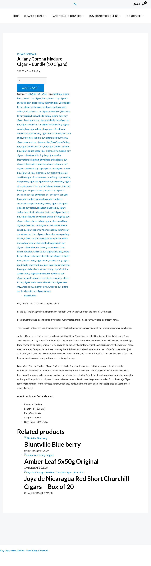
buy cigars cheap (33, 128)
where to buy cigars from (35, 260)
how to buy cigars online (40, 216)
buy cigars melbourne (52, 137)
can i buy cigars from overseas (32, 177)
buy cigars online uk (53, 163)
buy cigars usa (38, 172)
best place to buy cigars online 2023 (42, 111)
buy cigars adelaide (45, 120)
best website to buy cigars (44, 115)
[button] (75, 4)
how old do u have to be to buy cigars (42, 212)
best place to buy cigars (29, 98)
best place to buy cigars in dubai (43, 102)
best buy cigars (61, 93)
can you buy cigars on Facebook (43, 194)
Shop (16, 15)
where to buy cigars (40, 247)
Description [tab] (30, 295)
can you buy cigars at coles (48, 185)
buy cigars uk (24, 172)
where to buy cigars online (34, 286)
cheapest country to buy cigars (42, 203)
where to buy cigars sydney (37, 291)
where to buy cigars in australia (44, 264)
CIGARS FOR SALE (34, 15)
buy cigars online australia (30, 146)
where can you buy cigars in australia (42, 238)
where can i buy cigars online (35, 234)
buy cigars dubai (45, 133)
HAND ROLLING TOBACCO (66, 15)
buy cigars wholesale (57, 172)
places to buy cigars (41, 221)
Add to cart (30, 87)
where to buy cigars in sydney (47, 278)
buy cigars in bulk (32, 137)
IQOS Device (133, 15)
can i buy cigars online (59, 177)
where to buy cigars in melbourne (33, 273)
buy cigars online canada (56, 146)
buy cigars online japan (51, 159)
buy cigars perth (43, 168)
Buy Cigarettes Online (103, 15)
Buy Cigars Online (60, 142)
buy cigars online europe (53, 150)
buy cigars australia (27, 124)
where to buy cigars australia (47, 251)
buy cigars (29, 120)
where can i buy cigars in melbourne (42, 225)
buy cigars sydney (61, 168)
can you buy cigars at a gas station (34, 181)
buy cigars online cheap (29, 150)
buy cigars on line (41, 142)
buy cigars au (62, 120)
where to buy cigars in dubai (54, 269)
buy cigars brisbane (48, 124)
